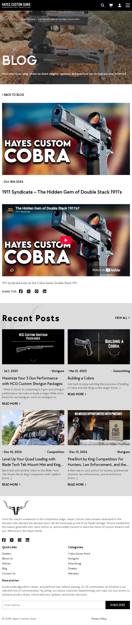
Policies (6, 563)
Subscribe (117, 605)
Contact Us (8, 573)
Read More (10, 404)
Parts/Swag (74, 563)
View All (121, 318)
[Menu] (128, 5)
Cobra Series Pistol (79, 553)
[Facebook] (4, 540)
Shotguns (73, 558)
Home (5, 19)
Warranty (73, 573)
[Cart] (111, 5)
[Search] (102, 5)
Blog (14, 19)
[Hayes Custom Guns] (16, 5)
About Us (7, 558)
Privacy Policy (99, 618)
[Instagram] (19, 540)
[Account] (119, 5)
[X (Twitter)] (11, 540)
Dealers (6, 553)
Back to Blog (14, 95)
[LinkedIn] (27, 540)
